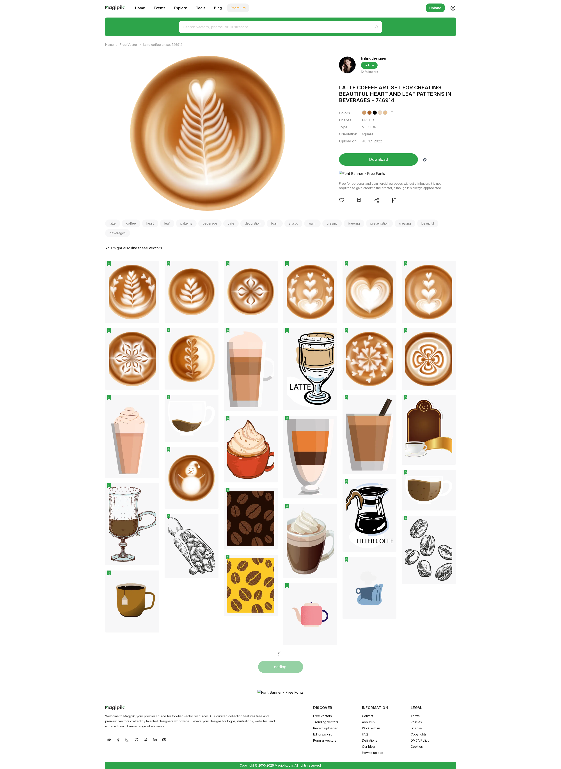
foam (274, 223)
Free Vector (128, 44)
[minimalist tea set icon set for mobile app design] (310, 614)
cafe (231, 223)
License (416, 728)
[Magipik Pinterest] (145, 739)
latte (113, 223)
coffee (131, 223)
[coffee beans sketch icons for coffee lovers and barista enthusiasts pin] (449, 522)
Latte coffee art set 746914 (162, 44)
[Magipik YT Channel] (164, 739)
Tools (200, 8)
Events (159, 8)
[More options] (153, 324)
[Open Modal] (341, 200)
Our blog (368, 746)
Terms (415, 716)
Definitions (369, 740)
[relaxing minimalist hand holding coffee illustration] (369, 588)
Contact (367, 716)
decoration (253, 223)
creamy (332, 223)
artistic (293, 223)
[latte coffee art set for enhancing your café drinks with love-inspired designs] (310, 292)
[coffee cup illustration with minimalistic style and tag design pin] (153, 577)
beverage (210, 223)
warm (312, 223)
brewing (354, 223)
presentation (379, 223)
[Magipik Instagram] (127, 739)
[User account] (451, 7)
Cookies (417, 746)
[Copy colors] (392, 112)
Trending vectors (325, 722)
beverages (118, 233)
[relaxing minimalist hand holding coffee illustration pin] (390, 564)
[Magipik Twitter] (136, 739)
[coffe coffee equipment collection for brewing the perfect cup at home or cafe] (310, 540)
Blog (218, 8)
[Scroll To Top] (552, 761)
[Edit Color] (424, 159)
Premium (238, 8)
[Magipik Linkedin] (155, 739)
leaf (167, 223)
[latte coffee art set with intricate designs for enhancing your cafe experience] (428, 359)
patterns (186, 223)
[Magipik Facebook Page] (118, 739)
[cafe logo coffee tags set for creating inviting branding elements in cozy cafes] (428, 430)
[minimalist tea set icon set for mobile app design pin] (330, 590)
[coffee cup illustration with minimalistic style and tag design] (132, 601)
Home (140, 8)
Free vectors (322, 716)
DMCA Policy (420, 740)
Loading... (281, 666)
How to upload (372, 753)
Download (378, 159)
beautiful (427, 223)
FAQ (365, 734)
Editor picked (322, 734)
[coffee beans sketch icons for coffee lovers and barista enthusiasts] (428, 550)
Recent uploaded (325, 728)
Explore (180, 8)
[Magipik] (115, 7)
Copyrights (418, 734)
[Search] (376, 27)
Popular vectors (324, 740)
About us (368, 722)
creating (405, 223)
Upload (435, 8)
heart (150, 223)
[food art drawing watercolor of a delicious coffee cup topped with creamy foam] (250, 449)
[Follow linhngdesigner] (347, 65)
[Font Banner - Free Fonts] (390, 173)
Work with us (371, 728)
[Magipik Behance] (109, 739)
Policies (416, 722)
